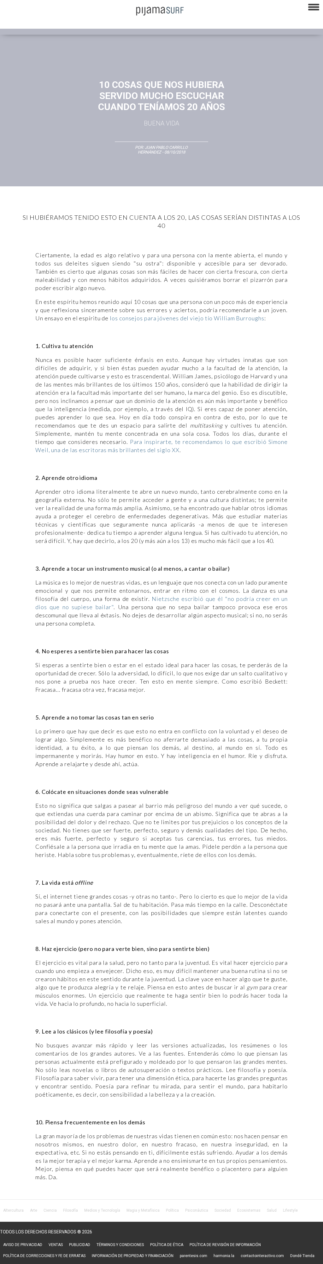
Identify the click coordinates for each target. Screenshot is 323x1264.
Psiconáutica (196, 1210)
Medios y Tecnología (102, 1210)
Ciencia (50, 1210)
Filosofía (70, 1210)
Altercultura (13, 1210)
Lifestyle (290, 1210)
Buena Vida (161, 123)
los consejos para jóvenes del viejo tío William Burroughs (187, 318)
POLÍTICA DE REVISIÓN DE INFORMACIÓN (225, 1245)
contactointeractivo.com (262, 1256)
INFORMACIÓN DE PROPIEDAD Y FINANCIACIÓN (132, 1256)
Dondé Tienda (302, 1256)
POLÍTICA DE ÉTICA (166, 1245)
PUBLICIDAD (79, 1245)
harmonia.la (224, 1256)
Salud (272, 1210)
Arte (33, 1210)
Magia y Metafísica (143, 1210)
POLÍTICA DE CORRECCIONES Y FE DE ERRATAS (44, 1256)
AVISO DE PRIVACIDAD (22, 1245)
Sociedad (222, 1210)
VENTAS (56, 1245)
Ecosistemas (249, 1210)
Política (172, 1210)
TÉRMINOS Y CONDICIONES (120, 1245)
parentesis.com (193, 1256)
